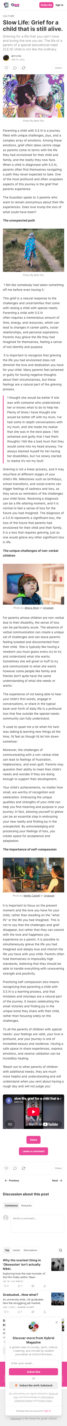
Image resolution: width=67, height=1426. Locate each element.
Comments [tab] (11, 1205)
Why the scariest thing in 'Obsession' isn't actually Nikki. (22, 1264)
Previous (14, 1180)
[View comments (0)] (15, 67)
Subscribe (46, 5)
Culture (8, 16)
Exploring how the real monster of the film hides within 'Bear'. (24, 1275)
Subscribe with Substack (36, 1385)
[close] (56, 1322)
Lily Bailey (17, 1281)
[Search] (60, 1250)
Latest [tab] (16, 1250)
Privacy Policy (45, 1400)
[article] (33, 1273)
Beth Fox (16, 56)
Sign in (59, 5)
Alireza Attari (31, 607)
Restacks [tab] (26, 1205)
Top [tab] (7, 1250)
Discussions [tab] (30, 1250)
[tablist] (18, 1205)
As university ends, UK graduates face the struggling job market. (23, 1301)
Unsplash (48, 607)
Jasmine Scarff (25, 1307)
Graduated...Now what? (20, 1294)
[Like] (6, 67)
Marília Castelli (32, 895)
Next (55, 1180)
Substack (16, 1418)
